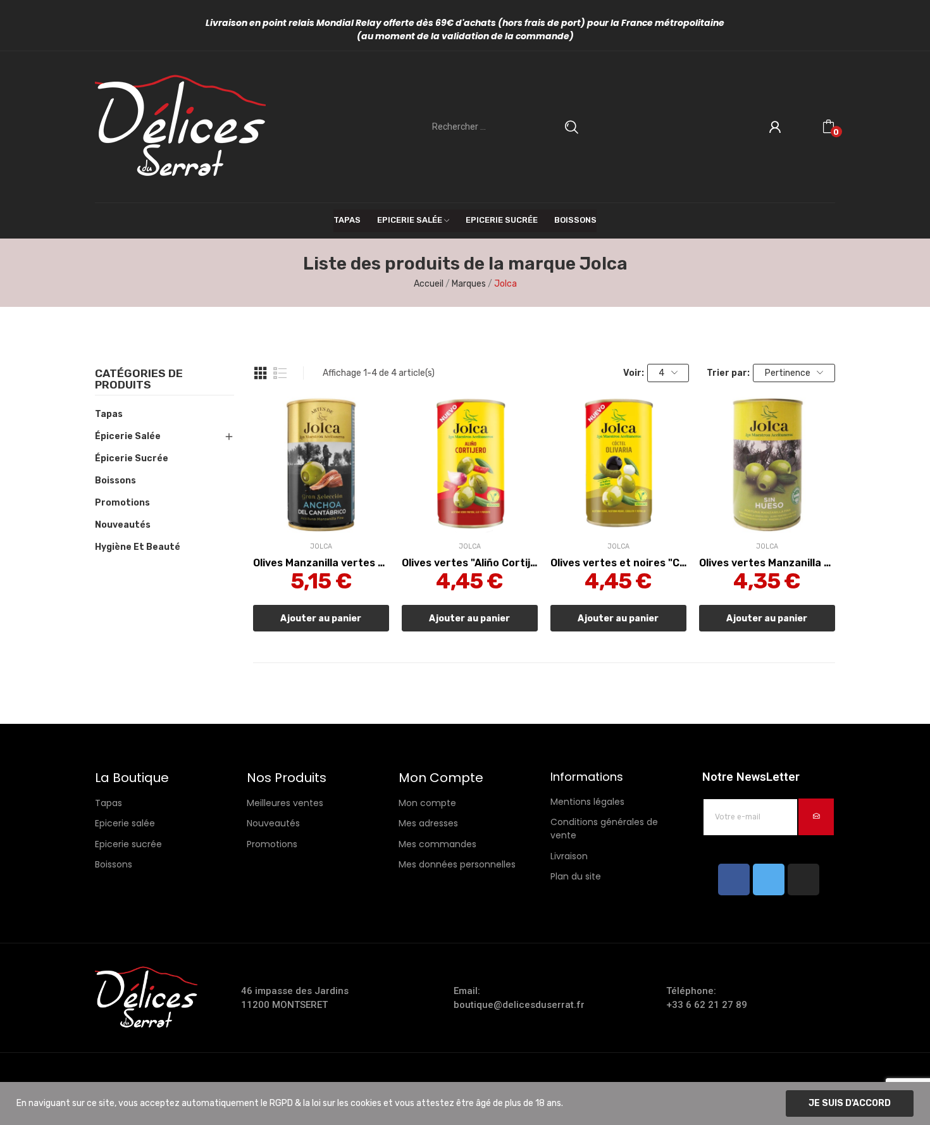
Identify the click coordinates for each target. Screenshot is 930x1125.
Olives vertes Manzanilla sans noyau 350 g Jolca (767, 563)
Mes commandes (437, 844)
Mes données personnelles (457, 864)
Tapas (109, 414)
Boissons (115, 480)
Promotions (122, 502)
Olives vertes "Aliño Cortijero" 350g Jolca (470, 563)
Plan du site (575, 876)
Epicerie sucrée (128, 844)
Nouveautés (123, 524)
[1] (816, 817)
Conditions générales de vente (604, 829)
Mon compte (427, 803)
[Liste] (280, 373)
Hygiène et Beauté (137, 547)
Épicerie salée (128, 436)
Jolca (321, 547)
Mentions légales (587, 801)
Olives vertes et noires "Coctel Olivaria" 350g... (618, 563)
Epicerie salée (125, 823)
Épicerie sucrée (131, 458)
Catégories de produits (139, 379)
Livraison (569, 856)
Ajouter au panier (320, 618)
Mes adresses (428, 823)
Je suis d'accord (850, 1103)
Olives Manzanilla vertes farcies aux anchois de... (321, 563)
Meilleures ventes (285, 803)
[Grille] (260, 373)
